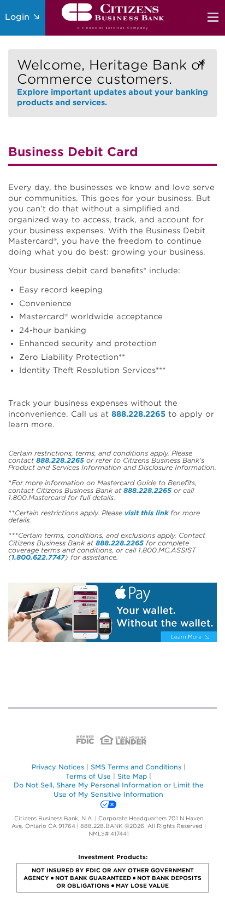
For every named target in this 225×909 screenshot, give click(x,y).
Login (18, 17)
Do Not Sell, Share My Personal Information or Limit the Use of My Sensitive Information (109, 789)
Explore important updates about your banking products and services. (112, 82)
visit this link (146, 513)
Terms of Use (88, 776)
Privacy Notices (58, 767)
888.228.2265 (138, 414)
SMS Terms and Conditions (136, 767)
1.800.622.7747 (38, 557)
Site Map (132, 776)
